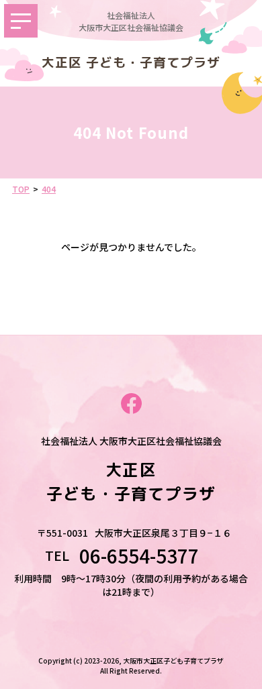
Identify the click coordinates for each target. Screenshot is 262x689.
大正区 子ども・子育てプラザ (131, 62)
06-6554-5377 (148, 555)
